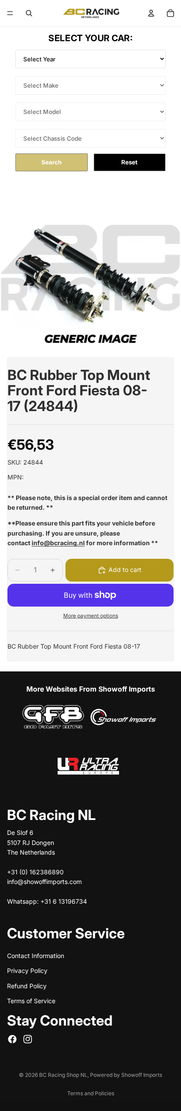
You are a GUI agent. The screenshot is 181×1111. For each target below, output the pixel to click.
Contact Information (35, 955)
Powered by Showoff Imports (126, 1075)
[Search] (29, 13)
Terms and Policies (90, 1093)
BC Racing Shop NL (63, 1075)
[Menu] (10, 13)
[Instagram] (27, 1038)
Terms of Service (31, 1001)
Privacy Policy (27, 970)
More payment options (90, 616)
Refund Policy (27, 985)
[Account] (151, 13)
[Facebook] (12, 1038)
